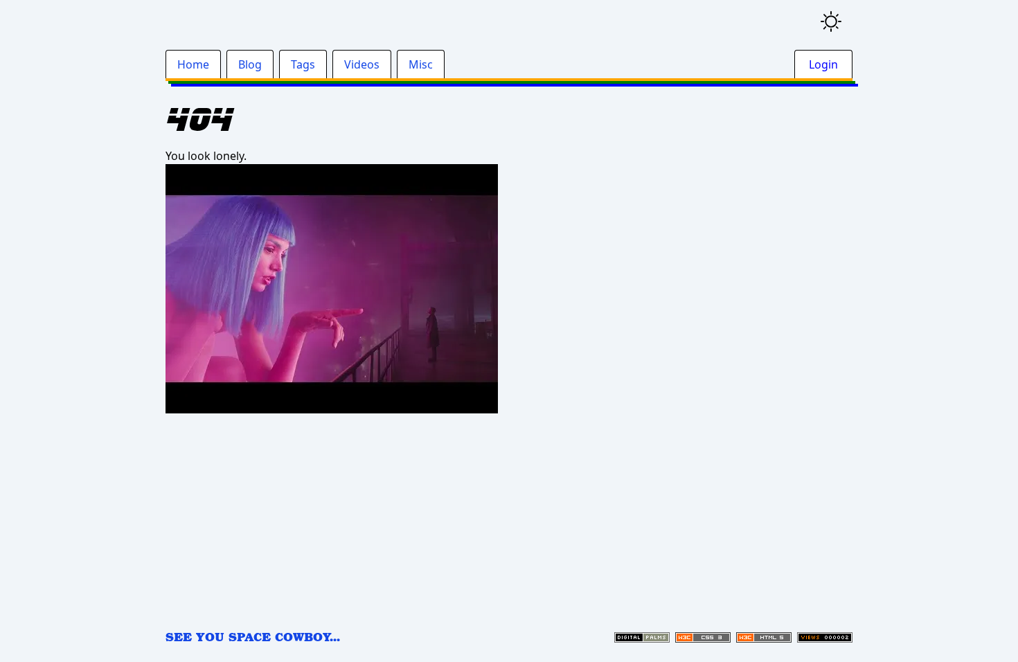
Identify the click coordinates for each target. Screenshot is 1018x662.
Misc (421, 64)
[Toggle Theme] (831, 21)
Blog (250, 64)
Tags (303, 64)
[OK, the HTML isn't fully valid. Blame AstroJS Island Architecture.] (764, 637)
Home (193, 64)
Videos (361, 64)
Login (823, 64)
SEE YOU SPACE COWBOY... (253, 636)
